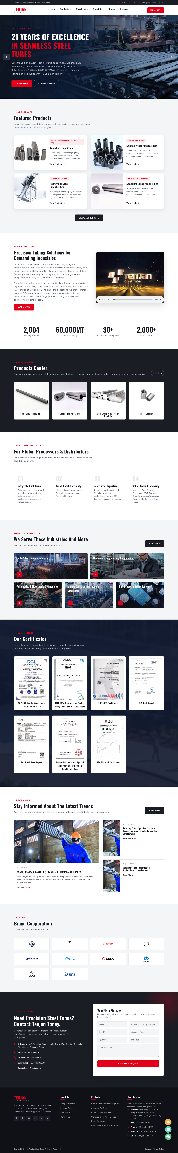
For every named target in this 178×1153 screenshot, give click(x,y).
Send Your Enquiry (128, 1064)
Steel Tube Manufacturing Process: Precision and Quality (49, 872)
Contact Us (65, 1117)
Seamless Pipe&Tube (61, 148)
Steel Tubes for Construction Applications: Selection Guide (136, 869)
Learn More (24, 307)
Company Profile (67, 1104)
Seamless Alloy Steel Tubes (142, 184)
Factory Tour (66, 1108)
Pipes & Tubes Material (101, 1112)
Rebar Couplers (98, 1121)
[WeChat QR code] (168, 1136)
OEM (18, 82)
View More (154, 544)
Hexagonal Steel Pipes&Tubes (59, 185)
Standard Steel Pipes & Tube (103, 1117)
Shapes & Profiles (99, 1108)
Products (64, 9)
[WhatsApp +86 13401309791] (168, 1129)
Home (52, 9)
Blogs (112, 9)
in (29, 1118)
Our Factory (37, 82)
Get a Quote (155, 10)
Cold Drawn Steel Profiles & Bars (105, 1125)
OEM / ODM (65, 1112)
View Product (57, 164)
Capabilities (82, 9)
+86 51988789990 (127, 3)
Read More (23, 887)
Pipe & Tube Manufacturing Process (106, 1104)
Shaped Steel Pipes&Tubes (141, 146)
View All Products (89, 218)
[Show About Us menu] (103, 9)
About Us (97, 9)
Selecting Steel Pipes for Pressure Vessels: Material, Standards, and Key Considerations (140, 831)
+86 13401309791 (33, 1057)
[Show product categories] (70, 9)
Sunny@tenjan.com (148, 3)
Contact (124, 9)
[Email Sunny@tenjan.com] (168, 1122)
